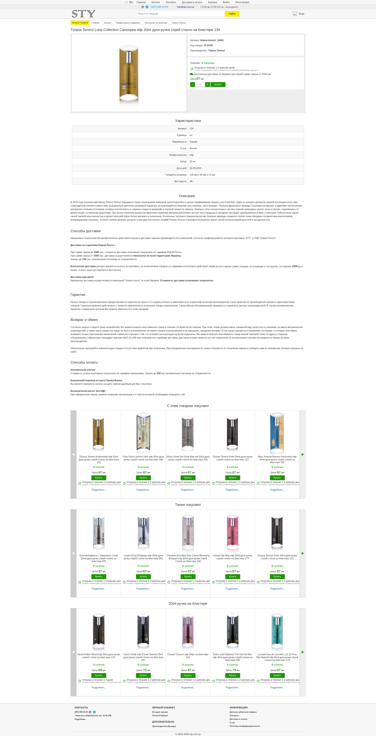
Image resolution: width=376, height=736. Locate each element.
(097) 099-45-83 (159, 7)
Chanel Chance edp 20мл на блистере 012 (187, 655)
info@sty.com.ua (185, 7)
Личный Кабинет (160, 716)
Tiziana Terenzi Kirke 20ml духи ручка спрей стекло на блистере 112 (232, 458)
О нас (232, 723)
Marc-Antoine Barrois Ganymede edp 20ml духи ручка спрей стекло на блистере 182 (277, 459)
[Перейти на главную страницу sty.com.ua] (84, 13)
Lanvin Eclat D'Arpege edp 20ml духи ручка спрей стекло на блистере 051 (143, 557)
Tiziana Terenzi (216, 50)
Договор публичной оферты (243, 712)
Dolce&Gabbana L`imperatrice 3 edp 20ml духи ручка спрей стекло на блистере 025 (99, 558)
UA (126, 2)
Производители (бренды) (164, 726)
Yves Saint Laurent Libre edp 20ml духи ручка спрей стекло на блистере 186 (143, 458)
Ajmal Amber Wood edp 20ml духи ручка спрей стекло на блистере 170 (98, 655)
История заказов (160, 712)
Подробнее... (99, 490)
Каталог (156, 2)
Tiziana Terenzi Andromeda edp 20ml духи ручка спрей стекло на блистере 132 (99, 459)
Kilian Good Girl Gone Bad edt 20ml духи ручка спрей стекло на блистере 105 (188, 458)
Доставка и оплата (192, 2)
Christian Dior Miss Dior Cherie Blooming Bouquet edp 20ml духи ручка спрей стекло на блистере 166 (187, 558)
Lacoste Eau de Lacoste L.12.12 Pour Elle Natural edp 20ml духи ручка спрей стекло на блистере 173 (277, 657)
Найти (232, 13)
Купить (218, 84)
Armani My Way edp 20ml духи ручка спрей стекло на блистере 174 (232, 557)
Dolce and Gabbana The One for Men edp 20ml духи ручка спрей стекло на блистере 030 (233, 657)
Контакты (171, 2)
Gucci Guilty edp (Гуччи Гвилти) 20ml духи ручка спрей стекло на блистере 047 (143, 657)
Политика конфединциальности (245, 726)
